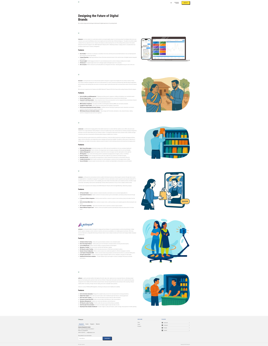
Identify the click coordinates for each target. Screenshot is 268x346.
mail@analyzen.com (91, 332)
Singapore (92, 324)
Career (139, 324)
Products (139, 326)
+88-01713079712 (81, 332)
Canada (86, 324)
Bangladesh (81, 324)
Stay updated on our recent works (84, 335)
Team (139, 322)
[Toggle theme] (171, 2)
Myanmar (98, 324)
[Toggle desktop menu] (178, 2)
